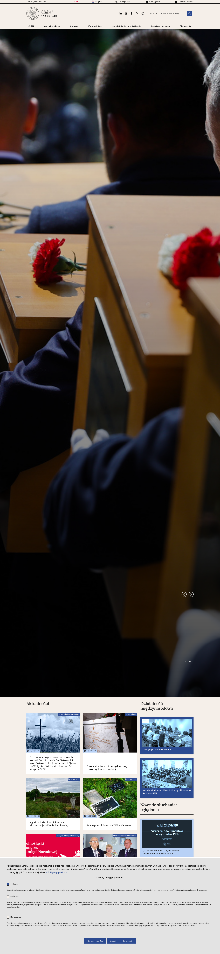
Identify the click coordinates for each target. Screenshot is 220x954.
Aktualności (37, 704)
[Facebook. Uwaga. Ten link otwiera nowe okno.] (131, 13)
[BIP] (76, 2)
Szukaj (189, 13)
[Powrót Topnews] (191, 594)
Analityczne (14, 896)
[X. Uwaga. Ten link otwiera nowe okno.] (137, 13)
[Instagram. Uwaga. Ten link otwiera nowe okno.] (142, 13)
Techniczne (14, 884)
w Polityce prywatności (57, 872)
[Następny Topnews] (184, 594)
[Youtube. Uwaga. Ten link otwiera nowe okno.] (126, 13)
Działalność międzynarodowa (156, 706)
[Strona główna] (32, 13)
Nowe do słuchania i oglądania (159, 807)
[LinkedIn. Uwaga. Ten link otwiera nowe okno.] (120, 13)
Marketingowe (15, 917)
